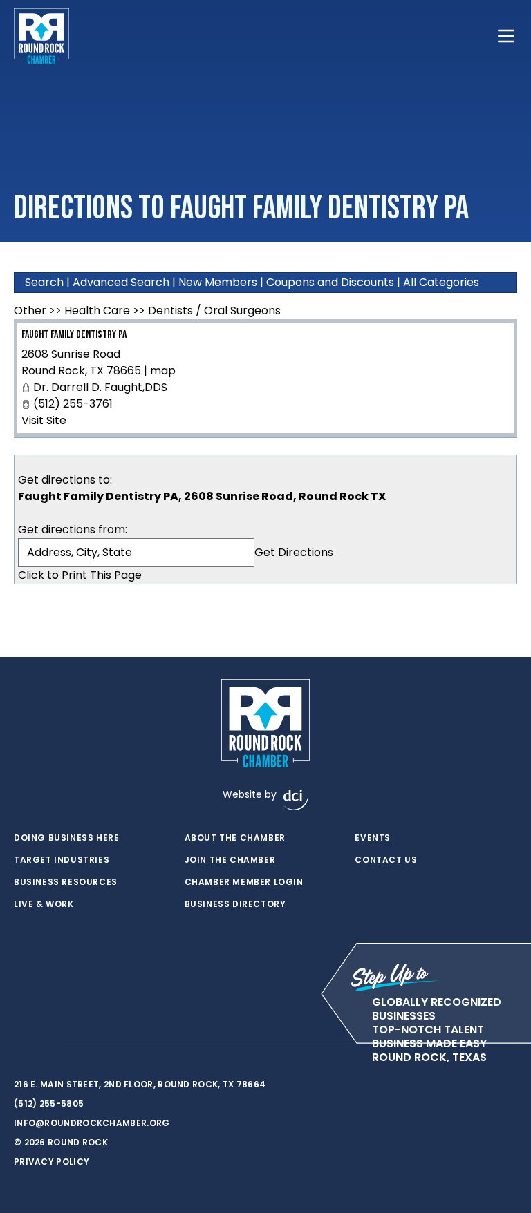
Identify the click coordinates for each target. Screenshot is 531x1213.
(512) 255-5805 (49, 1103)
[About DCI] (295, 800)
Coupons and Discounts (330, 282)
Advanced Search (121, 282)
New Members (217, 282)
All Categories (441, 282)
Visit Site (43, 420)
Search (44, 282)
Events (373, 837)
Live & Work (44, 904)
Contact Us (386, 860)
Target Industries (61, 860)
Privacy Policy (51, 1161)
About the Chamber (235, 837)
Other (30, 310)
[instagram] (48, 1044)
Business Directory (235, 904)
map (163, 371)
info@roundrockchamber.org (92, 1123)
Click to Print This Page (80, 575)
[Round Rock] (41, 36)
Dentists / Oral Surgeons (214, 310)
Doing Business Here (66, 837)
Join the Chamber (230, 860)
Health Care (97, 310)
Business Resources (66, 882)
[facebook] (21, 1044)
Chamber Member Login (244, 882)
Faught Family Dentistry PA (74, 334)
